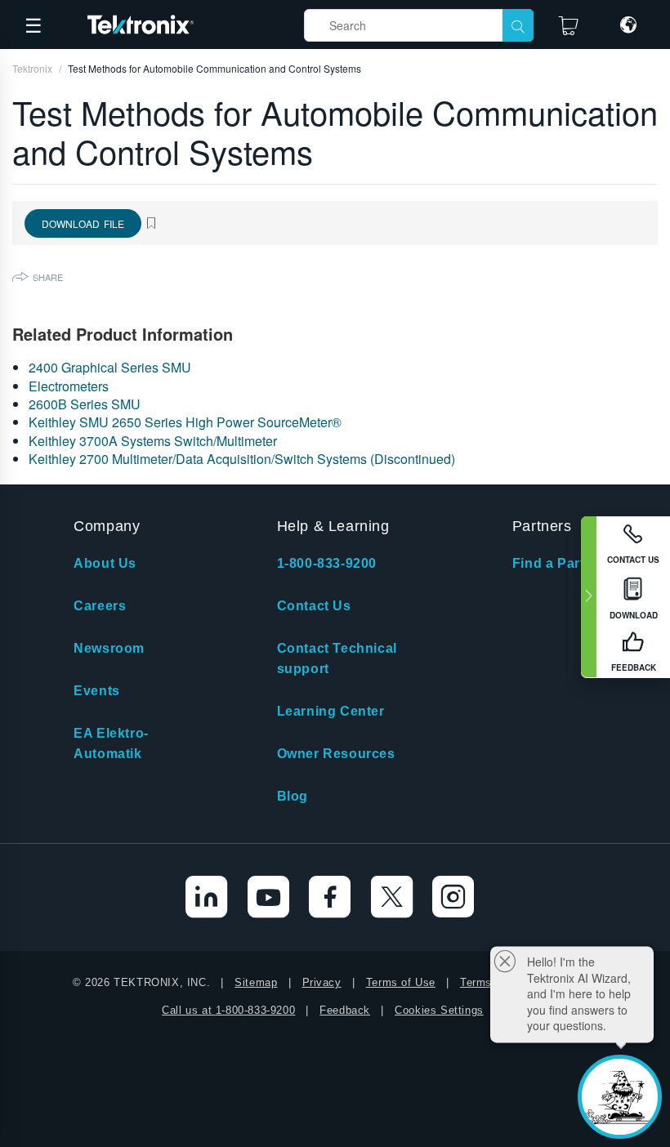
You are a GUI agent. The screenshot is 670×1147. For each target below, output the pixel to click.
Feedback (344, 1010)
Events (97, 691)
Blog (292, 796)
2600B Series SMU (85, 404)
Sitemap (255, 982)
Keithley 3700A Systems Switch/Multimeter (153, 440)
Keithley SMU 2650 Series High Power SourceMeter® (185, 422)
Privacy (322, 982)
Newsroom (109, 648)
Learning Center (331, 711)
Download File (83, 223)
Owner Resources (336, 754)
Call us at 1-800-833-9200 (228, 1010)
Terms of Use (401, 982)
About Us (105, 563)
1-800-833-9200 (327, 563)
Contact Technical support (337, 658)
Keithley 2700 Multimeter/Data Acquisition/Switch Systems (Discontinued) (242, 458)
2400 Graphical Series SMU (110, 367)
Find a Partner (559, 563)
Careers (100, 606)
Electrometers (69, 386)
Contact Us (314, 606)
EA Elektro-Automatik (111, 743)
